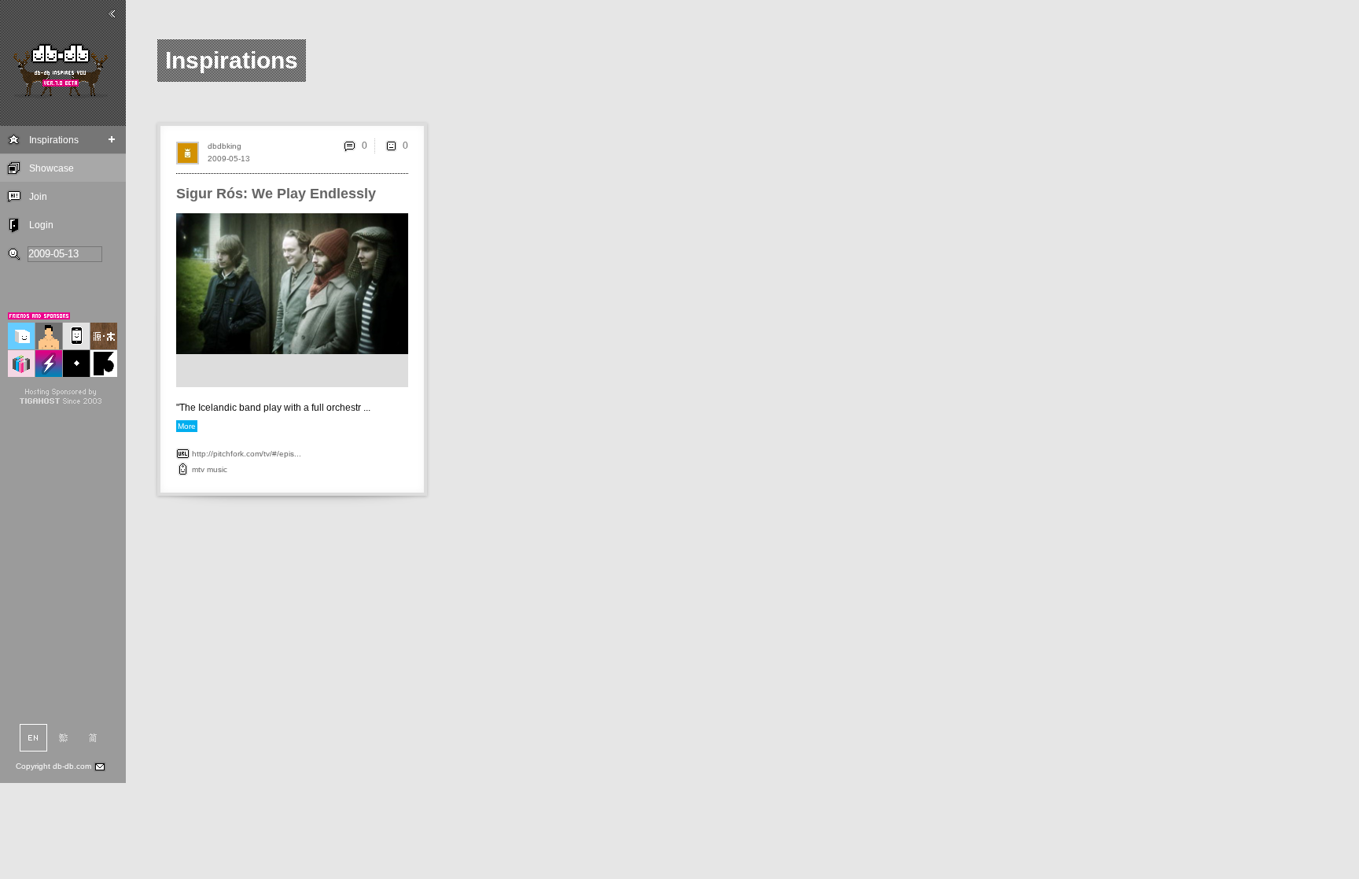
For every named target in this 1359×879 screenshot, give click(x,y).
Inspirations (54, 140)
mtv (198, 469)
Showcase (51, 168)
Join (38, 196)
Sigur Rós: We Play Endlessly (276, 193)
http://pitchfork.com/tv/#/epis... (246, 453)
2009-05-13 (229, 158)
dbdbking (224, 146)
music (217, 469)
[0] (391, 145)
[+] (112, 139)
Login (41, 225)
